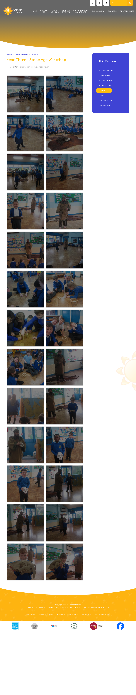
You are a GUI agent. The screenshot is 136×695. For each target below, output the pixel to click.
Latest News (104, 75)
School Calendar (106, 70)
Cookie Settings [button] (86, 614)
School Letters (105, 80)
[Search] (130, 3)
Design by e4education (102, 614)
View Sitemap (31, 614)
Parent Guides (105, 85)
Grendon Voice (105, 100)
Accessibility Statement (46, 614)
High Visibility (61, 614)
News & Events (22, 54)
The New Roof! (105, 105)
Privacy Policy (73, 614)
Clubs (101, 95)
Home (9, 54)
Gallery (35, 54)
